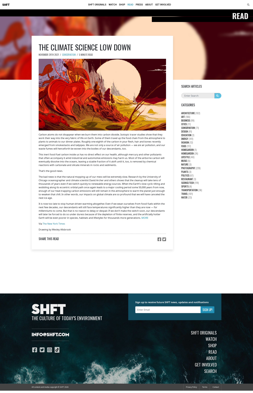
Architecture (190, 113)
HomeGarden (188, 150)
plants (186, 172)
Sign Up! (207, 309)
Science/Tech (190, 183)
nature (186, 164)
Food (186, 146)
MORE (144, 217)
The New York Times (54, 223)
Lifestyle (187, 157)
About (149, 4)
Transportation (191, 190)
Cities (186, 124)
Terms (204, 387)
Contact (216, 387)
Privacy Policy (191, 387)
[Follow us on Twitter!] (43, 350)
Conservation (69, 54)
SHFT (6, 4)
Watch (113, 4)
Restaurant (188, 179)
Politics (187, 175)
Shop (122, 4)
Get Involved (163, 4)
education (187, 135)
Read (130, 4)
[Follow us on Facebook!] (35, 350)
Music (185, 161)
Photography (190, 168)
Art (185, 117)
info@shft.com (50, 334)
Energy (187, 139)
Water (186, 197)
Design (186, 131)
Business (187, 120)
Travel (187, 194)
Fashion (187, 142)
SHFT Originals (97, 4)
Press (139, 4)
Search (210, 371)
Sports (186, 186)
